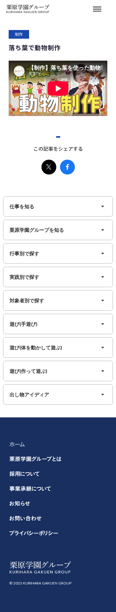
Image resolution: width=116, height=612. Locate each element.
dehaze (97, 9)
